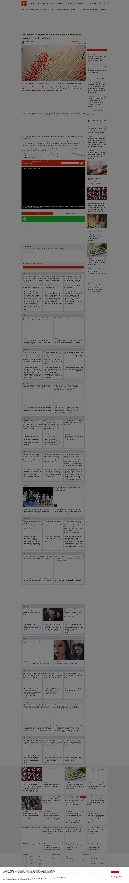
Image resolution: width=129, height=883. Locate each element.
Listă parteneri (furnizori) (61, 877)
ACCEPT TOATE (115, 872)
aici (49, 876)
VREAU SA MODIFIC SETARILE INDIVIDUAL (115, 877)
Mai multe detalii (50, 872)
